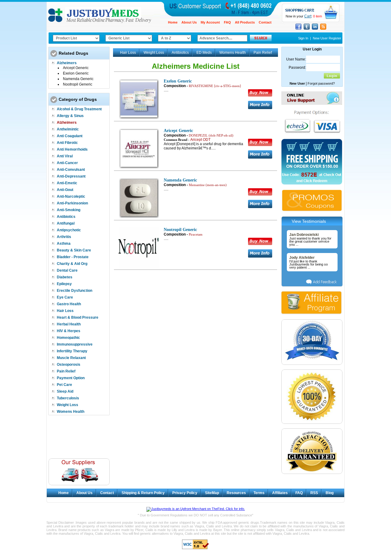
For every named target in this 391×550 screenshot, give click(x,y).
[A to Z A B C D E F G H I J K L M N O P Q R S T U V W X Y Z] (174, 38)
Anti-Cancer (67, 163)
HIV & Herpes (68, 331)
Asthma (64, 243)
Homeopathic (68, 338)
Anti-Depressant (71, 176)
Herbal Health (69, 324)
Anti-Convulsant (71, 169)
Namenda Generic (78, 79)
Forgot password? (321, 83)
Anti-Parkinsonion (72, 203)
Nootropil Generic (77, 84)
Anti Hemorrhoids (72, 149)
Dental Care (67, 270)
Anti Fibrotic (67, 143)
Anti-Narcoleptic (71, 196)
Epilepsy (64, 284)
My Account (210, 22)
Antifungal (66, 223)
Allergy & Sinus (70, 116)
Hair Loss (65, 311)
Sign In (303, 38)
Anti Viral (65, 156)
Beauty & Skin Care (74, 250)
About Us (189, 22)
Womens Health (70, 411)
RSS (314, 493)
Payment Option (71, 378)
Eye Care (65, 297)
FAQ (227, 22)
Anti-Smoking (68, 210)
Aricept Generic (76, 68)
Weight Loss (67, 405)
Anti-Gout (65, 190)
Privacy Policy (184, 493)
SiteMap (212, 493)
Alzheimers (67, 63)
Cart (307, 16)
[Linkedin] (315, 29)
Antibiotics (66, 217)
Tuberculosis (68, 398)
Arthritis (64, 237)
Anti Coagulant (69, 136)
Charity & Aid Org (72, 264)
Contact (265, 22)
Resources (236, 493)
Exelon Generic (76, 73)
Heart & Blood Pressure (77, 317)
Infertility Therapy (72, 351)
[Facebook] (298, 29)
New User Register (327, 38)
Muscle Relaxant (71, 358)
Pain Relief (66, 371)
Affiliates (280, 493)
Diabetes (64, 277)
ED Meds (204, 52)
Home (172, 22)
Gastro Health (69, 304)
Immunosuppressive (75, 344)
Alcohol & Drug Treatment (79, 109)
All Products (245, 22)
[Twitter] (306, 29)
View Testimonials (309, 221)
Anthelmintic (68, 129)
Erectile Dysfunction (74, 290)
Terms (259, 493)
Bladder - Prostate (73, 257)
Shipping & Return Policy (143, 493)
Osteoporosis (68, 364)
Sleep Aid (65, 391)
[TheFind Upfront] (195, 509)
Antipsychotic (69, 230)
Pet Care (64, 385)
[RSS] (323, 29)
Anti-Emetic (67, 183)
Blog (330, 493)
